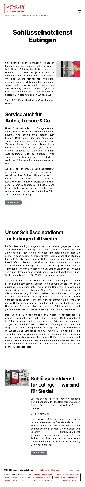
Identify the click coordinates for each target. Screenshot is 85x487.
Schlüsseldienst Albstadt (68, 480)
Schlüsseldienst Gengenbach (66, 477)
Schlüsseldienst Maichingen (39, 475)
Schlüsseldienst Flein (42, 477)
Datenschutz (45, 470)
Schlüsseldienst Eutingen (22, 470)
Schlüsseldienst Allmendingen (17, 477)
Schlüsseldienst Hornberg (42, 480)
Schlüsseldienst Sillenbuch (67, 475)
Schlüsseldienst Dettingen (15, 480)
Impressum (56, 470)
